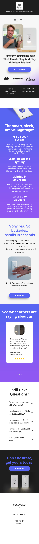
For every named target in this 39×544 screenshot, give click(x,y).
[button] (17, 289)
